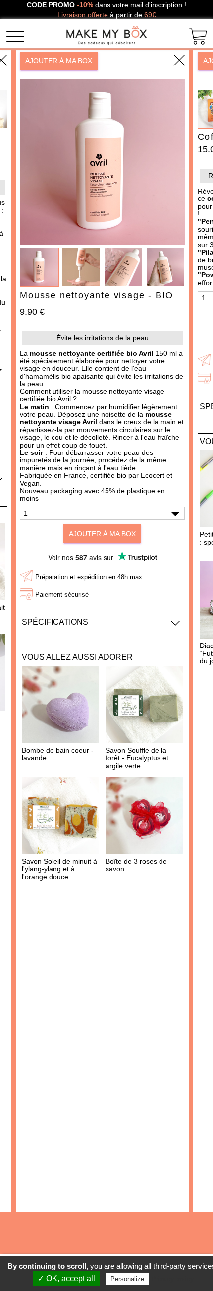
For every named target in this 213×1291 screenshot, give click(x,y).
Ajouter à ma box (58, 61)
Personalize (127, 1279)
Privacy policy (172, 1279)
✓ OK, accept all (66, 1278)
